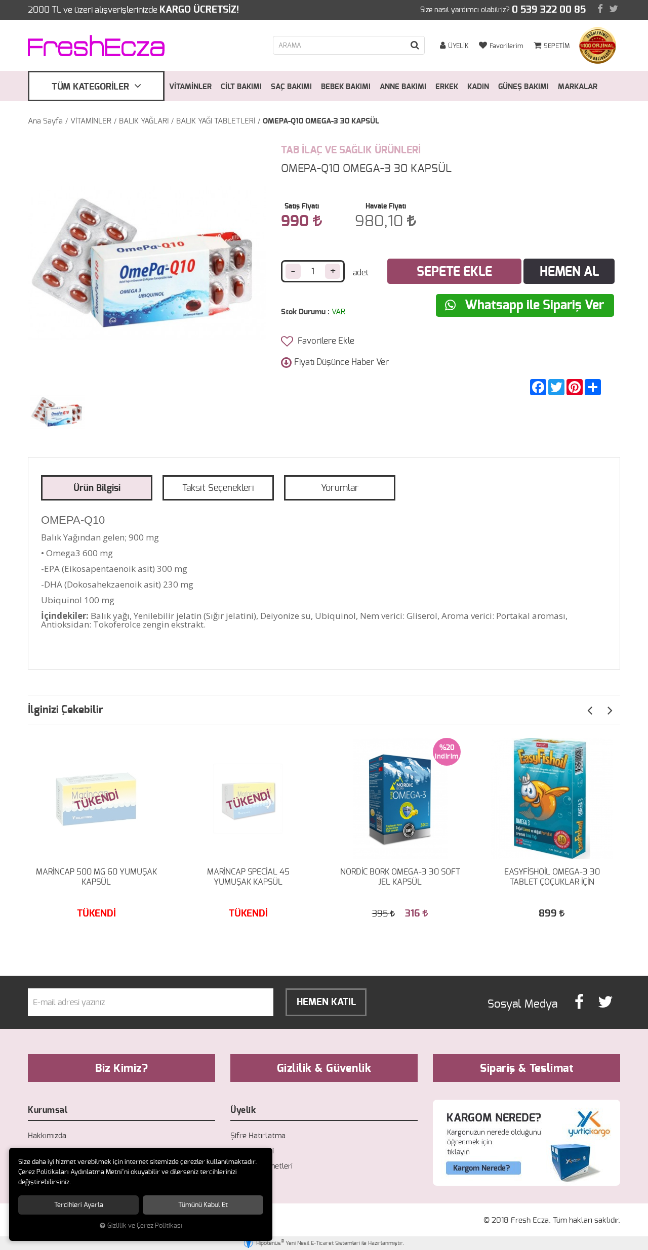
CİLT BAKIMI (241, 87)
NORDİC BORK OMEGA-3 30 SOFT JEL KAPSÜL (400, 877)
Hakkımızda (47, 1136)
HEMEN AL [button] (569, 272)
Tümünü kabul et (203, 1205)
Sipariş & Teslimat (526, 1068)
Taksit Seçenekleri (218, 488)
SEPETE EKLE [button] (454, 272)
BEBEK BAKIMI (346, 87)
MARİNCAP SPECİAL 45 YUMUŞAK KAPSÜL (248, 877)
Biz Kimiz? (121, 1068)
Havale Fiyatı (386, 206)
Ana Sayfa (45, 121)
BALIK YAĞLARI (144, 121)
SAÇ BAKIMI (291, 87)
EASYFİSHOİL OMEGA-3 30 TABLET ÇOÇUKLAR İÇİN (552, 877)
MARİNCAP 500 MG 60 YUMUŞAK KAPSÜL (96, 877)
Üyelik (243, 1110)
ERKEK (446, 87)
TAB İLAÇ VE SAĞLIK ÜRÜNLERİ (351, 150)
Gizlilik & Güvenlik (324, 1068)
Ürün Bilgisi (96, 488)
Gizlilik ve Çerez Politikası (144, 1226)
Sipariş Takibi (252, 1151)
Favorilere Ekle (325, 341)
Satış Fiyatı (302, 206)
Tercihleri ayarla (78, 1205)
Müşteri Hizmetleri (261, 1166)
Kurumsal (47, 1110)
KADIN (478, 87)
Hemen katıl (326, 1002)
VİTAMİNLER (190, 87)
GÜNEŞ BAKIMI (523, 87)
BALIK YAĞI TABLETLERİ (215, 121)
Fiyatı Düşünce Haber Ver (341, 362)
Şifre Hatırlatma (258, 1136)
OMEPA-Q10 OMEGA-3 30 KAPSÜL (321, 121)
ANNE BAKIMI (403, 87)
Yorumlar (340, 488)
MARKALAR (577, 87)
